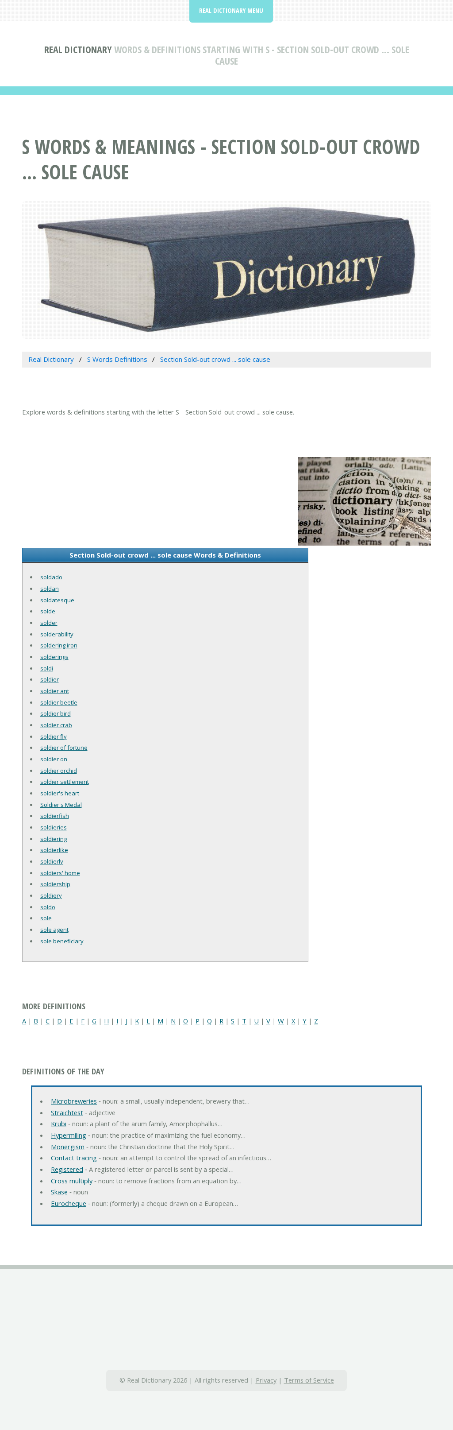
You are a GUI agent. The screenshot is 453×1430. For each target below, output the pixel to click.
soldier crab (56, 725)
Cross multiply (71, 1180)
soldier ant (54, 691)
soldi (46, 668)
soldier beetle (58, 702)
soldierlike (54, 850)
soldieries (53, 827)
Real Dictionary (78, 49)
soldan (49, 589)
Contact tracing (74, 1157)
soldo (47, 907)
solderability (56, 634)
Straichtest (67, 1112)
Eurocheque (68, 1203)
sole (46, 918)
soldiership (55, 884)
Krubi (58, 1123)
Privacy (266, 1380)
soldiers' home (60, 873)
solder (49, 623)
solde (47, 611)
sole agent (54, 930)
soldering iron (58, 645)
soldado (51, 577)
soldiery (51, 895)
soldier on (53, 759)
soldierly (51, 861)
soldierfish (54, 816)
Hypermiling (68, 1135)
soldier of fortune (64, 748)
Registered (67, 1169)
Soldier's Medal (61, 805)
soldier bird (55, 713)
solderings (54, 657)
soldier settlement (64, 782)
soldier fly (53, 736)
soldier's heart (59, 793)
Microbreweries (74, 1101)
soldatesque (57, 600)
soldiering (53, 839)
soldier (49, 679)
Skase (59, 1191)
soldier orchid (58, 771)
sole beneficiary (62, 941)
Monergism (67, 1146)
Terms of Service (309, 1380)
